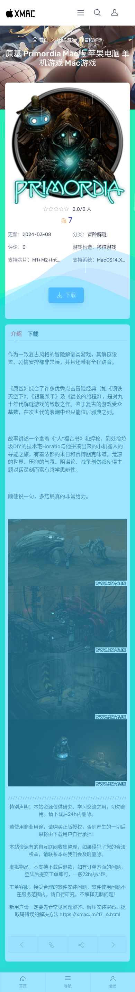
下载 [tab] (32, 334)
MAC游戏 (66, 39)
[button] (97, 13)
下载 (70, 295)
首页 (43, 39)
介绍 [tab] (16, 334)
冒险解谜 (93, 39)
